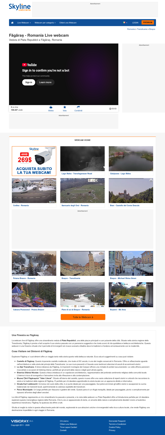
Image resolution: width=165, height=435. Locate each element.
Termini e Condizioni (117, 424)
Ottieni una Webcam (68, 22)
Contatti (63, 430)
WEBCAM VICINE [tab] (82, 140)
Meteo (51, 110)
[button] (125, 22)
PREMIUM (147, 22)
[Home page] (12, 22)
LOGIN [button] (135, 22)
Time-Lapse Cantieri (68, 427)
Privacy (112, 430)
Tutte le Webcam (82, 317)
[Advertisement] (95, 11)
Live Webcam (23, 22)
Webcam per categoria (44, 22)
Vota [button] (65, 110)
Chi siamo (64, 421)
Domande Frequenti (117, 421)
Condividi (78, 110)
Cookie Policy (115, 427)
